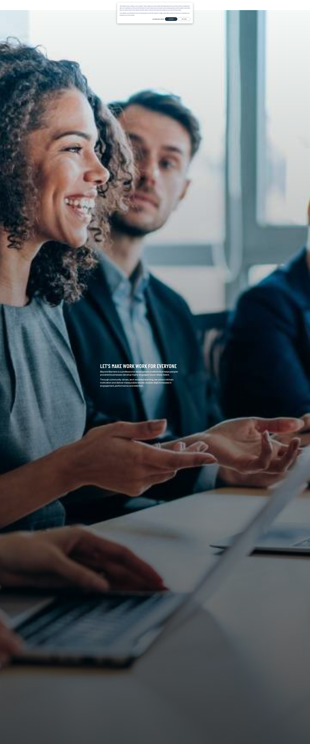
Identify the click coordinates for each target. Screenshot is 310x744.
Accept (171, 19)
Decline (184, 19)
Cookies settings (158, 19)
